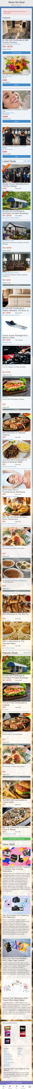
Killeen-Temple (16, 5)
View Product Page (16, 52)
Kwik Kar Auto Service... (10, 365)
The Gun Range (8, 149)
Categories (10, 1088)
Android (20, 1054)
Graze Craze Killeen (9, 546)
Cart (16, 1088)
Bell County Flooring (15, 44)
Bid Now (16, 85)
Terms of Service (8, 1056)
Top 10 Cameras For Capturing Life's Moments (15, 916)
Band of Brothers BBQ (10, 466)
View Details (16, 252)
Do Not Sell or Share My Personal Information (9, 1064)
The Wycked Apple (9, 648)
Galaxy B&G (8, 806)
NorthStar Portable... (9, 240)
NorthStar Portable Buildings (12, 218)
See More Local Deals (16, 1082)
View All (26, 161)
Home (3, 1088)
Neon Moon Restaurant (11, 523)
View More (16, 839)
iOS (19, 1056)
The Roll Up (8, 621)
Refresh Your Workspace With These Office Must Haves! (15, 999)
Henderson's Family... (9, 578)
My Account (23, 1088)
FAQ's (5, 1051)
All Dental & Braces (9, 113)
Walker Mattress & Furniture (11, 273)
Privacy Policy (7, 1057)
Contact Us (6, 1053)
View (16, 156)
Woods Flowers (8, 76)
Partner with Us (7, 1054)
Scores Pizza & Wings (10, 834)
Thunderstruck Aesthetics (11, 496)
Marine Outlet (8, 342)
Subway (6, 397)
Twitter (19, 1051)
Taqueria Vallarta (9, 439)
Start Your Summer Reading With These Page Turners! (14, 959)
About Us (6, 1050)
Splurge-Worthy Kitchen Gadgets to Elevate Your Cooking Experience (16, 868)
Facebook (20, 1050)
